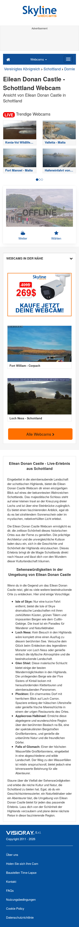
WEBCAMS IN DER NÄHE (24, 258)
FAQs (10, 890)
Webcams (37, 59)
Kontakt (11, 881)
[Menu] (68, 59)
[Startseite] (8, 59)
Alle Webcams (39, 434)
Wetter (22, 238)
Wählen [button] (56, 238)
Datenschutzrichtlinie (20, 917)
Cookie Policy (15, 908)
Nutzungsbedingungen (21, 899)
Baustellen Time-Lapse (21, 872)
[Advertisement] (39, 40)
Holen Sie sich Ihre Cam (22, 863)
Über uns (12, 854)
